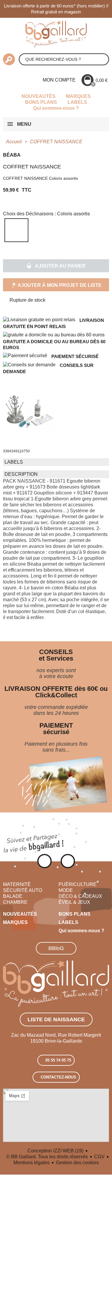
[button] (56, 265)
